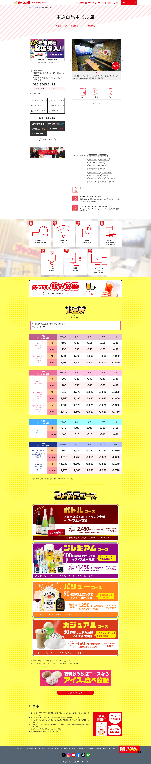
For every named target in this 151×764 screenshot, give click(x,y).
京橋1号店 (103, 182)
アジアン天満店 (107, 172)
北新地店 (102, 169)
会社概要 (107, 748)
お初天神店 (92, 162)
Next (123, 60)
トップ (31, 7)
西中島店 (102, 178)
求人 (117, 3)
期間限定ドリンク (39, 111)
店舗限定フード (56, 111)
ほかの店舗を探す (77, 693)
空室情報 (91, 26)
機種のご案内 (47, 140)
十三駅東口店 (93, 178)
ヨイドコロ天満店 (94, 175)
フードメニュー (39, 100)
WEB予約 (91, 3)
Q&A (52, 729)
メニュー (100, 3)
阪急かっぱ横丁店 (94, 172)
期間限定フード (39, 105)
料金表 (58, 26)
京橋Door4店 (93, 182)
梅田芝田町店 (93, 169)
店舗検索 (81, 3)
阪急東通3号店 (104, 159)
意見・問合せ (29, 748)
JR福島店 (105, 175)
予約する (116, 66)
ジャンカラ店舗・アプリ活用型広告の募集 (61, 748)
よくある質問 (40, 748)
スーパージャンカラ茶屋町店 (97, 165)
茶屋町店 (101, 162)
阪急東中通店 (93, 159)
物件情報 (99, 748)
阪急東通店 (103, 156)
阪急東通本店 (93, 156)
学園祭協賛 (81, 748)
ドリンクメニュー (56, 100)
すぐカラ (47, 88)
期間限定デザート (56, 105)
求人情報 (90, 748)
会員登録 (110, 3)
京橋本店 (111, 182)
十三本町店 (111, 178)
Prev (70, 60)
